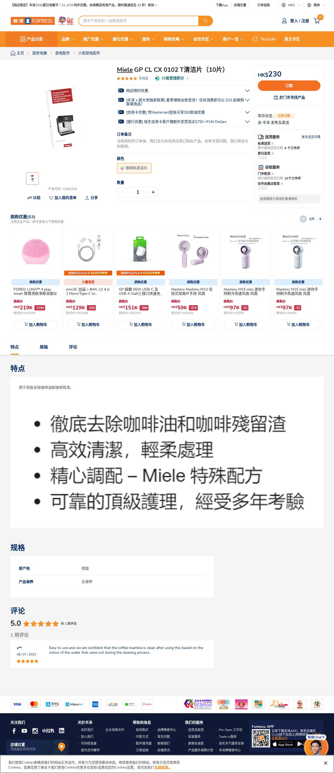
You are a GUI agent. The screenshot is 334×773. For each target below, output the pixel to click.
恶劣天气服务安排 (231, 743)
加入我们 (87, 737)
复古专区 (292, 39)
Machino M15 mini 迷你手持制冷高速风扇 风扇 (244, 291)
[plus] (153, 192)
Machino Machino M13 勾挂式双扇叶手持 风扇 (191, 291)
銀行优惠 (120, 39)
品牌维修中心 (166, 730)
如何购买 (142, 730)
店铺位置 (240, 5)
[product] (36, 251)
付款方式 (142, 737)
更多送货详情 (311, 137)
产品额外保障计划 (200, 750)
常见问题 (163, 737)
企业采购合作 (114, 730)
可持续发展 (89, 743)
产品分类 (35, 39)
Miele (125, 70)
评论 (73, 347)
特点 (14, 347)
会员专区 (201, 39)
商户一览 (230, 39)
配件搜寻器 (144, 743)
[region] (167, 764)
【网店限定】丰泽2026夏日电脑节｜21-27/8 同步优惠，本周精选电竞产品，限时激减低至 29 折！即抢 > (83, 5)
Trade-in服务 (228, 737)
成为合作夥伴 (90, 750)
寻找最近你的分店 (22, 749)
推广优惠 (91, 39)
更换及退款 (196, 743)
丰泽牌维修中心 (230, 750)
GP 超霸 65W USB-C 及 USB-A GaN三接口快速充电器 (139, 293)
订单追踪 (263, 5)
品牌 (65, 39)
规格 (44, 347)
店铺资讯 (163, 750)
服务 (146, 39)
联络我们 (163, 743)
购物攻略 (172, 39)
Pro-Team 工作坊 (230, 730)
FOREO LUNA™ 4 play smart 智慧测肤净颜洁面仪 (35, 291)
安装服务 (194, 737)
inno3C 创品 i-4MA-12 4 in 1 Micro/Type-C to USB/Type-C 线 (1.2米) (88, 293)
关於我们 (87, 730)
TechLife (268, 39)
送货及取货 (196, 730)
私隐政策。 (163, 767)
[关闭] (325, 763)
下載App (222, 5)
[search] (205, 21)
